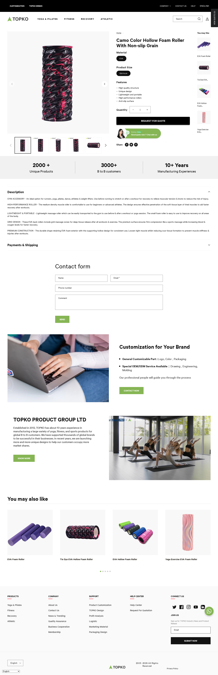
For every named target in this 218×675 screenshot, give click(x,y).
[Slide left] (12, 84)
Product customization (100, 604)
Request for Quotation (141, 610)
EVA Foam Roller (15, 559)
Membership (54, 631)
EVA (121, 58)
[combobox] (187, 19)
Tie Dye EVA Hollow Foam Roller (76, 559)
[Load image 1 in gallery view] (23, 145)
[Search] (199, 19)
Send (62, 319)
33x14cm (123, 73)
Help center (136, 604)
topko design (35, 6)
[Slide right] (105, 84)
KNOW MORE (24, 458)
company (164, 6)
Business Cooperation (59, 626)
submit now (190, 640)
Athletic (11, 621)
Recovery (12, 615)
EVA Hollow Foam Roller (125, 559)
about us (52, 604)
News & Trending (56, 615)
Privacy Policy (172, 668)
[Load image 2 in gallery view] (40, 145)
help (193, 6)
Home (118, 33)
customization (17, 6)
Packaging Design (98, 631)
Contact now (131, 390)
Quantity (121, 109)
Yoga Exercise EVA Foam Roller (181, 559)
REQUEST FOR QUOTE (153, 120)
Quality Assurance (57, 621)
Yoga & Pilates (14, 604)
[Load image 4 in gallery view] (76, 145)
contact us (180, 6)
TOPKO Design (96, 610)
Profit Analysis (96, 615)
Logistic (93, 621)
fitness (10, 610)
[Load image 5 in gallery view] (94, 145)
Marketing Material (98, 626)
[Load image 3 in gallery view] (58, 145)
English (204, 6)
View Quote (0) (214, 18)
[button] (100, 571)
